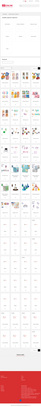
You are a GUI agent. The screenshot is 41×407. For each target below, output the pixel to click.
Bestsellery (2, 389)
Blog (22, 378)
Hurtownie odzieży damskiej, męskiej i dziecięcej (28, 389)
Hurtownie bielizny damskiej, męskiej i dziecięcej (28, 390)
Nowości (2, 385)
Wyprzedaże (2, 390)
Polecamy (2, 386)
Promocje (2, 388)
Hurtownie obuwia (24, 385)
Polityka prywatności (4, 377)
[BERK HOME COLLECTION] (7, 61)
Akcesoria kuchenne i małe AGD (26, 388)
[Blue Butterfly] (7, 62)
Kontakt (22, 377)
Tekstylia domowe (24, 386)
